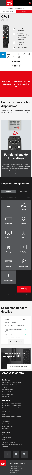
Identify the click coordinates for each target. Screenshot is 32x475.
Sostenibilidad (6, 437)
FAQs (3, 414)
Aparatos (8, 191)
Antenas (4, 387)
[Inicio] (9, 3)
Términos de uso (14, 470)
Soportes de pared (7, 389)
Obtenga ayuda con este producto (19, 366)
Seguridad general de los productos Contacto (12, 446)
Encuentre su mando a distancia (11, 403)
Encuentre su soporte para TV (11, 408)
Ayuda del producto (8, 11)
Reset (28, 197)
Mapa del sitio (14, 472)
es (30, 4)
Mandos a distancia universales (11, 382)
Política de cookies (15, 466)
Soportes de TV (6, 392)
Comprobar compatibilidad (24, 289)
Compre (24, 11)
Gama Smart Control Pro (9, 385)
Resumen (10, 8)
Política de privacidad (16, 468)
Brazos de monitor (7, 394)
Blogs (4, 440)
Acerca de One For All (8, 442)
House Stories (6, 435)
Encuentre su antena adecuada (11, 405)
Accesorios (5, 397)
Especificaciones (19, 8)
